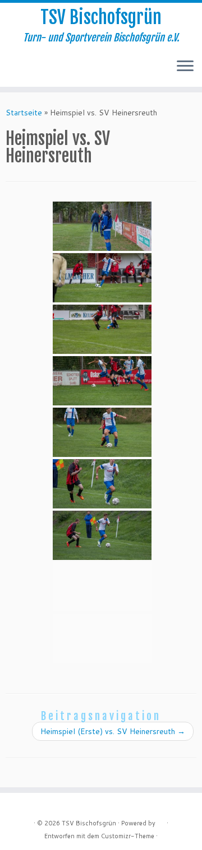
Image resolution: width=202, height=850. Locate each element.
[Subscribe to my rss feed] (12, 70)
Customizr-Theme (127, 836)
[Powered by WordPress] (161, 821)
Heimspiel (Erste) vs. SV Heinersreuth (112, 731)
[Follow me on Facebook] (21, 70)
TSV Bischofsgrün (101, 17)
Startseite (24, 112)
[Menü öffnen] (185, 66)
